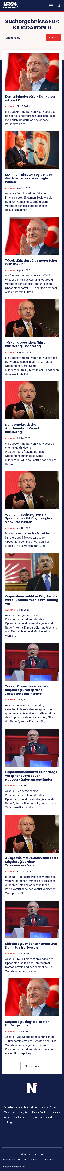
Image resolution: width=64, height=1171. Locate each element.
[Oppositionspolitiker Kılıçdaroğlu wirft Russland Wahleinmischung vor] (32, 572)
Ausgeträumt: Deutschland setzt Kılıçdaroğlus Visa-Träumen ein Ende (31, 861)
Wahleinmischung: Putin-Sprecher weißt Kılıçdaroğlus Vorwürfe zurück (28, 518)
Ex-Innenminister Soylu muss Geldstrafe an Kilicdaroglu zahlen (28, 178)
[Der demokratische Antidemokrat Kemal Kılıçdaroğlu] (32, 400)
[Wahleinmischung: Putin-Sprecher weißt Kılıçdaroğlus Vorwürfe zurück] (32, 490)
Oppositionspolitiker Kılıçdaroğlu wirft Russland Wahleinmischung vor (31, 600)
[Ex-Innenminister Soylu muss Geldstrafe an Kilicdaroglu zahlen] (32, 150)
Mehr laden (31, 1066)
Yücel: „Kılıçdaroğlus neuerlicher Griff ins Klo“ (31, 262)
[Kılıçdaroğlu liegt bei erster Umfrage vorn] (32, 997)
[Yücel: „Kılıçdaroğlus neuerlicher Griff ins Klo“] (32, 236)
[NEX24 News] (32, 1088)
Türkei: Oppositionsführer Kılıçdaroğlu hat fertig (26, 344)
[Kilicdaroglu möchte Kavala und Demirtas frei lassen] (32, 920)
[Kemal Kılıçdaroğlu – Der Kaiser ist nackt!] (32, 72)
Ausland (10, 106)
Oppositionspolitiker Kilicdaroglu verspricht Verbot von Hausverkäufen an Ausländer (31, 775)
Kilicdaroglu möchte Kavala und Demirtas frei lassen (31, 945)
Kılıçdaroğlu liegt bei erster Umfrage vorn (27, 1024)
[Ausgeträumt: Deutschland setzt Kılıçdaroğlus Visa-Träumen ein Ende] (32, 834)
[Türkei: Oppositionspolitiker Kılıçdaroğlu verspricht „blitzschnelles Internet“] (32, 662)
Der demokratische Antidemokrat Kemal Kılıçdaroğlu (22, 428)
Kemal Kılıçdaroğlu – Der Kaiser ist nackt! (30, 98)
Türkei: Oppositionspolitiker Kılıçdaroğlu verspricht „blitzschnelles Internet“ (27, 690)
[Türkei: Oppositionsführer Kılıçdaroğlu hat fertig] (32, 318)
